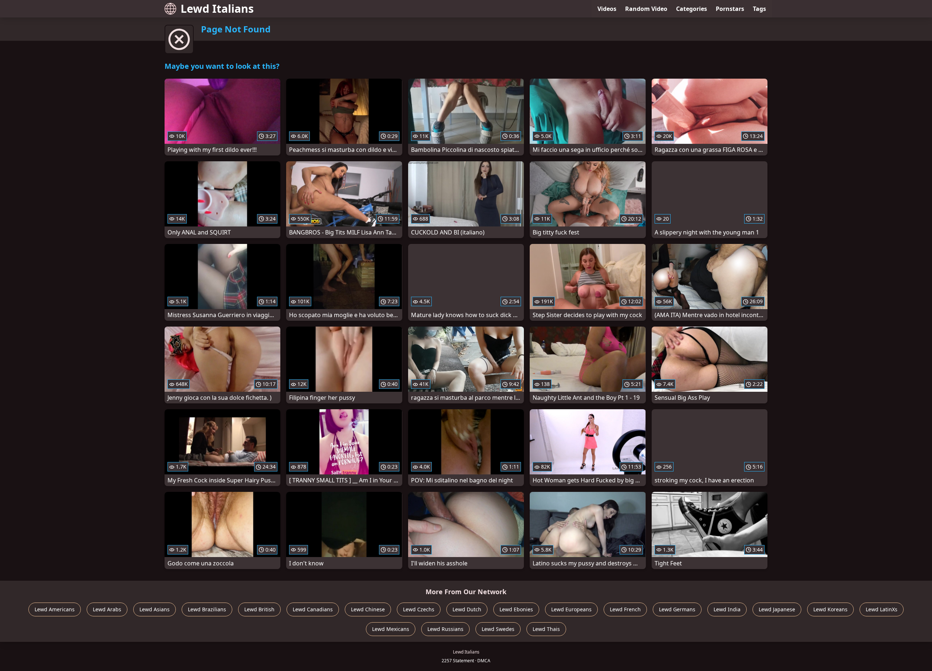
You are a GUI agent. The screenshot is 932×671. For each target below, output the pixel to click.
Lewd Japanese (777, 609)
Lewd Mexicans (390, 628)
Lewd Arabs (107, 609)
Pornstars (730, 9)
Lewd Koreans (830, 609)
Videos (606, 9)
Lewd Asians (154, 609)
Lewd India (727, 609)
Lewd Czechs (418, 609)
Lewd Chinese (368, 609)
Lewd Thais (546, 628)
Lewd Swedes (498, 628)
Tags (759, 9)
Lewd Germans (677, 609)
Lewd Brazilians (207, 609)
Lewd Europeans (571, 609)
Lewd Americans (55, 609)
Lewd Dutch (467, 609)
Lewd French (625, 609)
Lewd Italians (217, 8)
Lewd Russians (445, 628)
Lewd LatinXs (881, 609)
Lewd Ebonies (516, 609)
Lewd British (259, 609)
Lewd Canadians (313, 609)
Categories (691, 9)
